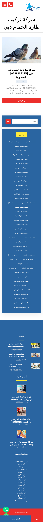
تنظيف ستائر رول (12, 255)
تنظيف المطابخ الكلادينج (21, 233)
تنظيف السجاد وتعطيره (28, 203)
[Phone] (6, 510)
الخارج (20, 485)
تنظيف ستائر (11, 237)
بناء (20, 467)
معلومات (20, 493)
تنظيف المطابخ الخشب (21, 224)
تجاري (20, 474)
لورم (20, 490)
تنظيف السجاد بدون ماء (21, 185)
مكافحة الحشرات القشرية (21, 294)
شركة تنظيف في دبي (21, 277)
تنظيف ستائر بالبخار (21, 251)
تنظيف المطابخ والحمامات (27, 237)
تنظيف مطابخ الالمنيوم (21, 264)
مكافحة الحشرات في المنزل (21, 303)
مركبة (20, 464)
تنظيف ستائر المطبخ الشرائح (21, 246)
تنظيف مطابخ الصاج (27, 268)
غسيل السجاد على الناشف (21, 281)
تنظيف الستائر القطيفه (21, 146)
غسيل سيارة (20, 469)
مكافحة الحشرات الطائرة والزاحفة (21, 290)
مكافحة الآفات (20, 461)
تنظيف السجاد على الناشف (21, 194)
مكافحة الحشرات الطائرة (21, 285)
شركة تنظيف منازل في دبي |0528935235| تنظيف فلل (21, 443)
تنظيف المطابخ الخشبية (21, 229)
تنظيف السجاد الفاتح (21, 177)
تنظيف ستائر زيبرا (28, 259)
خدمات (20, 480)
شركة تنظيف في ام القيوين (21, 272)
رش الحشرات (13, 268)
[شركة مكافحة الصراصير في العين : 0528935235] (21, 411)
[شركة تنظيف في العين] (33, 7)
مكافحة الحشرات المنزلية (21, 298)
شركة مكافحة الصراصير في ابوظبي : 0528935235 (21, 398)
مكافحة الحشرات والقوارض (21, 307)
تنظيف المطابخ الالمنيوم (21, 211)
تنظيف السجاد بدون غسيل (21, 181)
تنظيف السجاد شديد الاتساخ (21, 190)
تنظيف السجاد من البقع (21, 198)
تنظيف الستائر (30, 142)
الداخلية (20, 482)
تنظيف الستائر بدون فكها (21, 159)
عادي (20, 477)
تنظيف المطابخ (12, 203)
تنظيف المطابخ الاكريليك (21, 207)
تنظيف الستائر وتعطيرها (21, 172)
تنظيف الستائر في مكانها (21, 163)
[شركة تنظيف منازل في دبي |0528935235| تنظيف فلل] (21, 434)
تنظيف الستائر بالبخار (21, 150)
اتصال (20, 487)
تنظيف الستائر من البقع (21, 168)
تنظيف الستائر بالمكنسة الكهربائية (21, 155)
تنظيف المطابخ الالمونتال (21, 216)
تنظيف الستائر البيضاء (15, 142)
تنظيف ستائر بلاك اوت (29, 255)
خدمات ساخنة (20, 500)
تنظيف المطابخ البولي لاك (21, 220)
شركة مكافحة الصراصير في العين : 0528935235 (21, 420)
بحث (8, 121)
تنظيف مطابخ (13, 259)
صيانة (20, 472)
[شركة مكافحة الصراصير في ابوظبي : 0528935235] (21, 389)
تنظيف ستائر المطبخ (21, 242)
